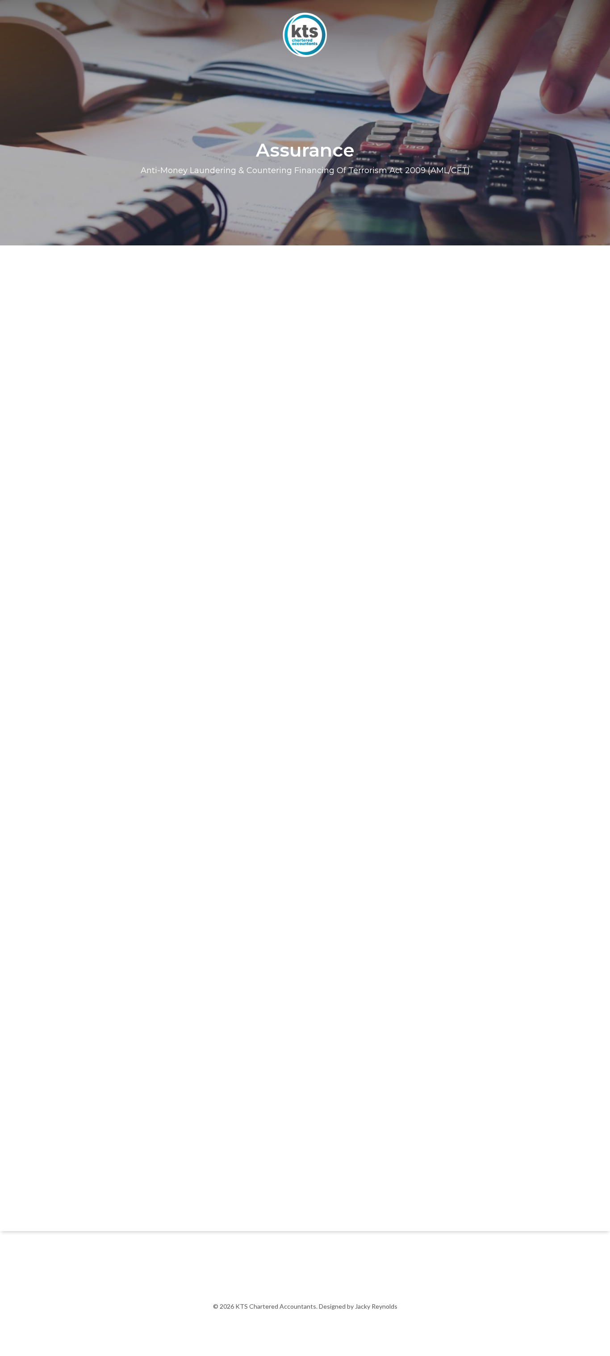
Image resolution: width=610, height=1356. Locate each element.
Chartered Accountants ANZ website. (355, 1198)
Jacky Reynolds (375, 1306)
